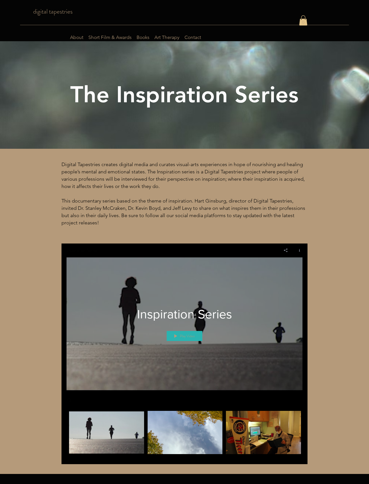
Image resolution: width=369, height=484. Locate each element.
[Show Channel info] (297, 250)
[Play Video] (106, 432)
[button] (303, 20)
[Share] (286, 250)
